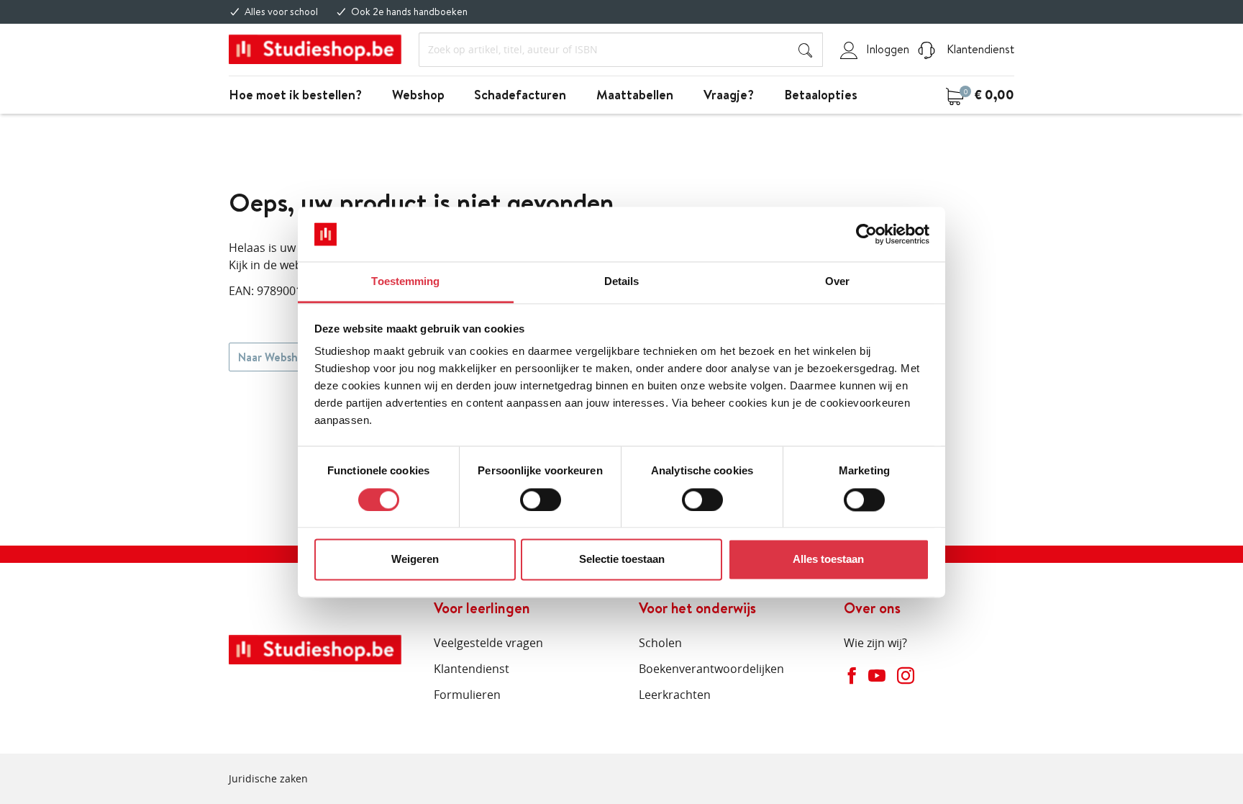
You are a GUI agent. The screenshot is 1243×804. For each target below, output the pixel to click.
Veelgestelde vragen (488, 643)
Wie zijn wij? (875, 643)
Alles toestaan (828, 560)
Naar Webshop (274, 357)
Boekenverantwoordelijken (711, 669)
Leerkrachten (675, 695)
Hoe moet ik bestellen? (295, 95)
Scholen (660, 643)
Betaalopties (820, 95)
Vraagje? (729, 95)
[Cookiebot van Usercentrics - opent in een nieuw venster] (866, 234)
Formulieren (467, 695)
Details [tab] (621, 282)
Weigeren (415, 560)
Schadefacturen (520, 95)
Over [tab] (837, 282)
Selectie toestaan (622, 560)
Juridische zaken (268, 778)
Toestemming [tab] (405, 282)
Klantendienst (979, 49)
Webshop (418, 95)
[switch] (540, 499)
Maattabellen (634, 95)
